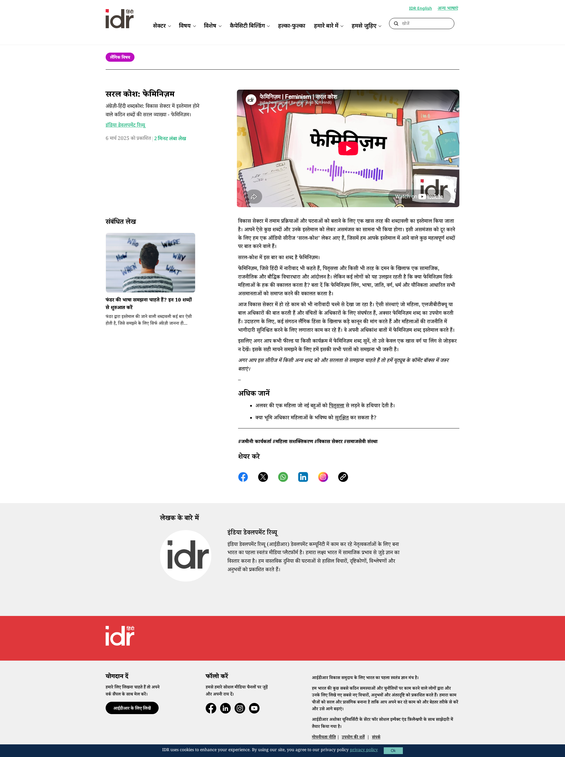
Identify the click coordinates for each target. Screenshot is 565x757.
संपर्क (376, 737)
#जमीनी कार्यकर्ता (254, 442)
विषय (185, 26)
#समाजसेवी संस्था (361, 442)
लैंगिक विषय (120, 58)
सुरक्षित (342, 418)
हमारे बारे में (326, 26)
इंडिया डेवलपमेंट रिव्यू (125, 125)
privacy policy (364, 750)
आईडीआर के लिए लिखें (132, 709)
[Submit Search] (396, 23)
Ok (393, 750)
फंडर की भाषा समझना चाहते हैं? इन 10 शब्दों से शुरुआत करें (149, 304)
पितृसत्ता (336, 406)
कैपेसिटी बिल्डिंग (247, 26)
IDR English (420, 8)
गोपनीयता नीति (324, 737)
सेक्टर (159, 26)
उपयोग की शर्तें (353, 737)
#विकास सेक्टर (328, 442)
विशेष (210, 26)
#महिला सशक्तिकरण (292, 442)
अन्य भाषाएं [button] (448, 9)
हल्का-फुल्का (291, 26)
